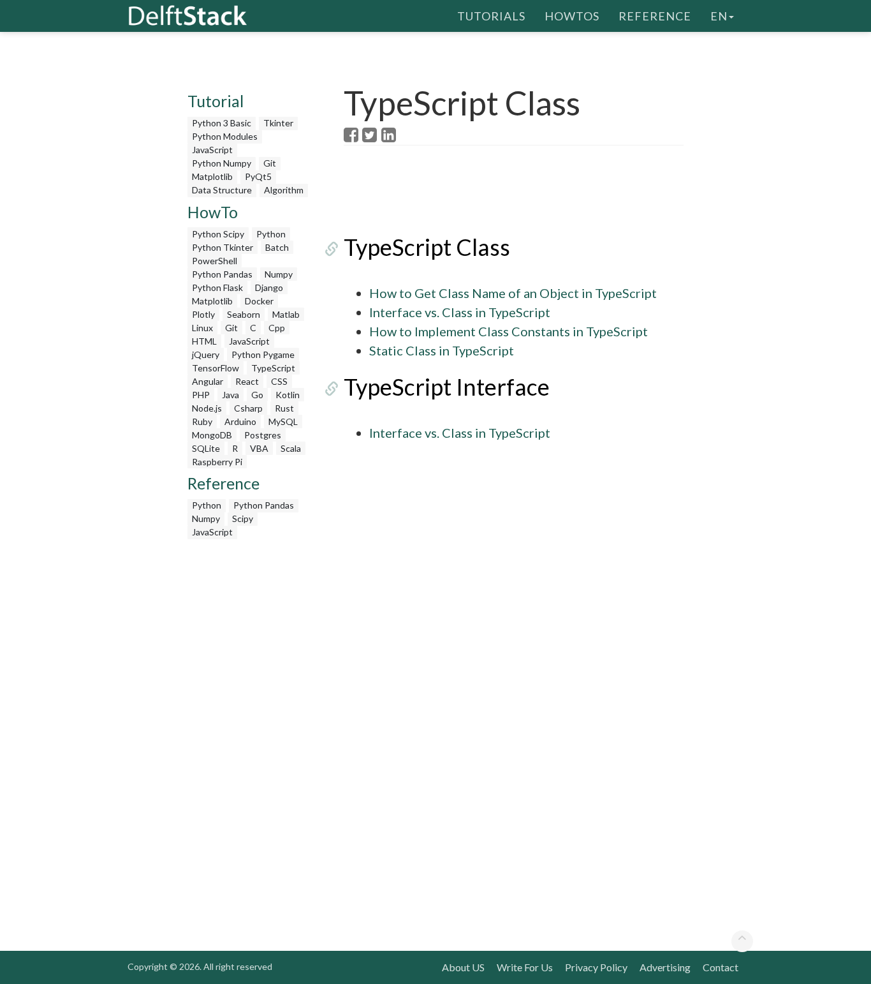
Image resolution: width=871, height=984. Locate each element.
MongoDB (212, 434)
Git (269, 163)
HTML (204, 341)
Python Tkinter (222, 247)
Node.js (207, 408)
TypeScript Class (427, 247)
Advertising (665, 967)
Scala (291, 448)
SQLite (206, 448)
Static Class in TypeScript (441, 350)
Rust (284, 408)
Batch (277, 247)
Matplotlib (212, 176)
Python (271, 233)
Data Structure (222, 189)
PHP (201, 394)
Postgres (262, 434)
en (719, 16)
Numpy (279, 274)
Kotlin (287, 394)
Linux (202, 327)
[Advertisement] (249, 737)
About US (463, 967)
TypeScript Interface (447, 387)
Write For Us (525, 967)
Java (230, 394)
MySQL (283, 421)
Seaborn (243, 314)
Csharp (248, 408)
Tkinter (278, 122)
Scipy (242, 518)
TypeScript (273, 367)
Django (269, 287)
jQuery (205, 354)
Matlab (286, 314)
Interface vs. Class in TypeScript (459, 312)
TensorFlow (215, 367)
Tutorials (491, 16)
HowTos (572, 16)
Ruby (202, 421)
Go (257, 394)
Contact (720, 967)
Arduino (240, 421)
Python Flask (217, 287)
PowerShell (214, 260)
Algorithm (284, 189)
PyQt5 (258, 176)
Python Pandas (222, 274)
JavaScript (212, 149)
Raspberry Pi (217, 461)
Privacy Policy (596, 967)
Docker (259, 300)
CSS (279, 381)
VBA (259, 448)
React (247, 381)
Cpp (276, 327)
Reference (654, 16)
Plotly (203, 314)
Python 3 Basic (221, 122)
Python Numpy (221, 163)
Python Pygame (263, 354)
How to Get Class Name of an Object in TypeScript (513, 293)
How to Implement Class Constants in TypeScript (508, 331)
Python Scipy (218, 233)
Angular (207, 381)
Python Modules (225, 136)
